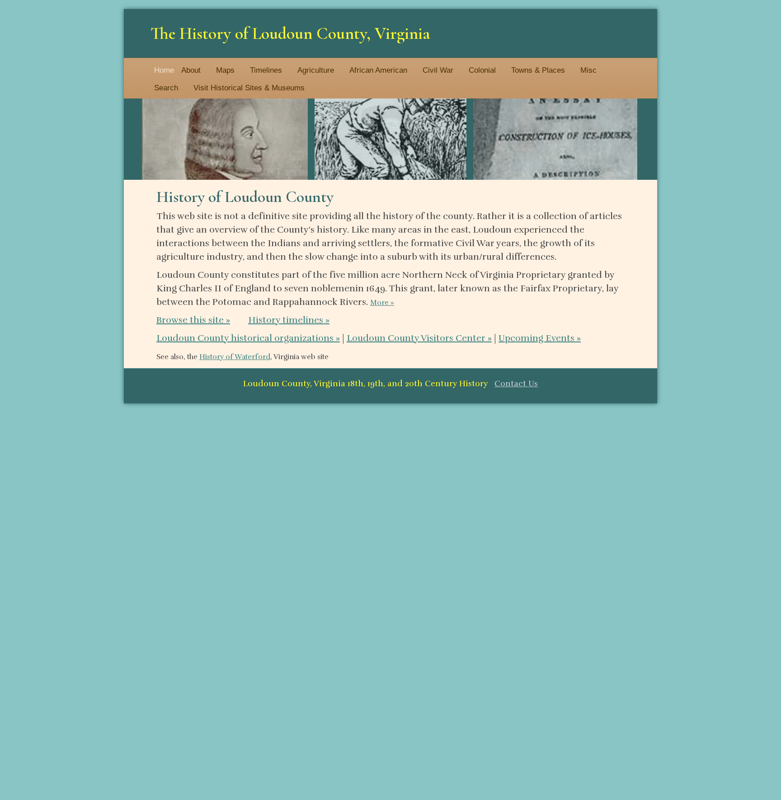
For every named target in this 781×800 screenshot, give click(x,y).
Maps (225, 70)
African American (378, 70)
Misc (588, 70)
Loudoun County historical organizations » (248, 338)
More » (382, 302)
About (191, 70)
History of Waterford (234, 356)
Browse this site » (193, 320)
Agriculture (315, 70)
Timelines (266, 70)
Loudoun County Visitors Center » (419, 338)
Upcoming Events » (540, 338)
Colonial (482, 70)
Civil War (438, 70)
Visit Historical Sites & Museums (249, 88)
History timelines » (288, 320)
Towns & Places (538, 70)
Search (166, 88)
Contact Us (516, 383)
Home (164, 70)
